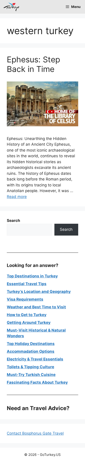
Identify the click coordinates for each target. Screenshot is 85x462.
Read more (17, 196)
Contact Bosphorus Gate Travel (35, 433)
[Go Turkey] (11, 7)
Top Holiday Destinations (31, 343)
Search (66, 229)
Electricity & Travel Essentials (35, 359)
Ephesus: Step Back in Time (33, 64)
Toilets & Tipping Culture (30, 367)
